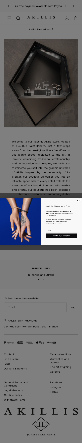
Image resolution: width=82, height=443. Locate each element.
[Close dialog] (79, 200)
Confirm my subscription (61, 236)
